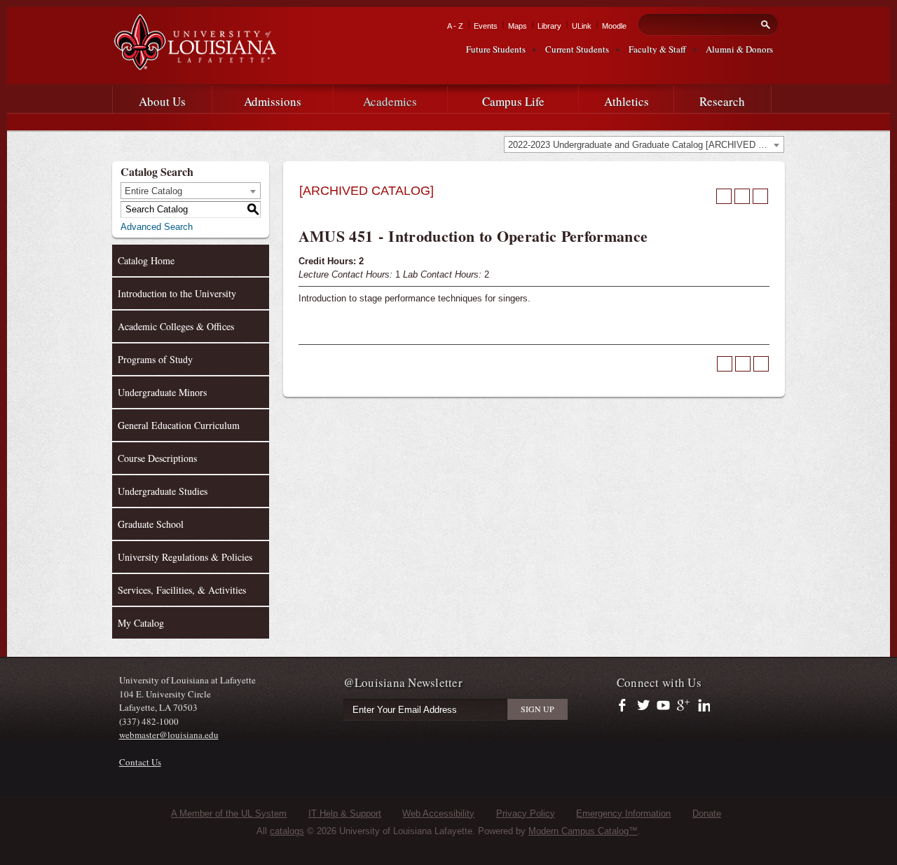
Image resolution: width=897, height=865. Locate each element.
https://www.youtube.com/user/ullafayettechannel (663, 706)
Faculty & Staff (657, 49)
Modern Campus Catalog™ (583, 831)
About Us (162, 101)
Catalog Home (146, 260)
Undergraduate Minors (162, 392)
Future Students (496, 49)
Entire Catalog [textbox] (153, 191)
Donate (706, 813)
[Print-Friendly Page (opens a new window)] (742, 196)
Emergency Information (623, 813)
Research (722, 101)
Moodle (614, 26)
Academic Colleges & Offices (176, 326)
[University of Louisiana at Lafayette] (194, 64)
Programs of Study (155, 359)
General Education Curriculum (179, 425)
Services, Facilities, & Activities (182, 590)
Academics (390, 101)
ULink (581, 26)
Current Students (577, 49)
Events (486, 26)
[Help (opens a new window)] (760, 196)
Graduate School (151, 524)
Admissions (272, 101)
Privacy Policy (525, 813)
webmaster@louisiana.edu (169, 734)
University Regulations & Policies (185, 557)
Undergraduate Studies (162, 491)
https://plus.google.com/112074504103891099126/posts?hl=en (683, 706)
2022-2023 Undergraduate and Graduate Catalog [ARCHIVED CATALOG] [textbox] (645, 144)
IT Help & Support (344, 813)
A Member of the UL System (229, 813)
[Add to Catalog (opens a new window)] (724, 196)
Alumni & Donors (739, 49)
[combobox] (644, 144)
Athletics (626, 101)
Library (549, 26)
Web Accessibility (438, 813)
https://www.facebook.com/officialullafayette (625, 706)
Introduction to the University (177, 293)
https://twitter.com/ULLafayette (644, 706)
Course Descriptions (157, 458)
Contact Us (140, 762)
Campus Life (513, 101)
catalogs (287, 831)
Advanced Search (157, 227)
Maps (517, 26)
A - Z (455, 26)
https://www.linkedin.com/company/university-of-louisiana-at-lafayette (702, 706)
